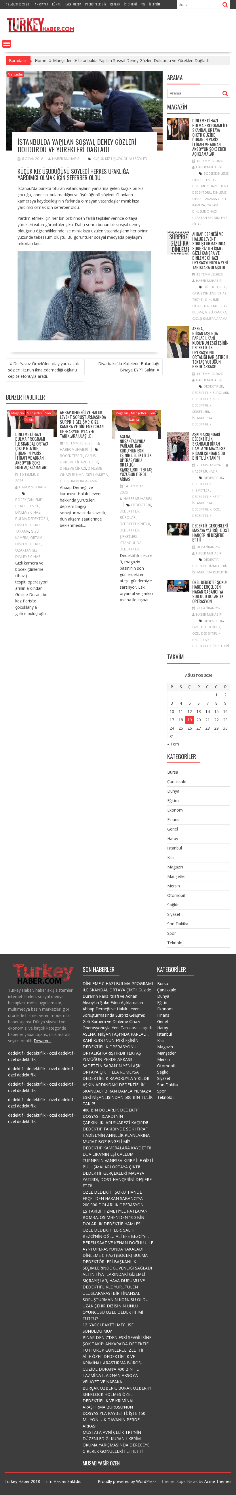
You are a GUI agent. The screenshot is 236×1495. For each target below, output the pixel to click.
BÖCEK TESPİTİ (71, 455)
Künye (56, 4)
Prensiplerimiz (95, 4)
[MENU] (6, 44)
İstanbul (174, 848)
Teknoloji (175, 942)
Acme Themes (217, 1481)
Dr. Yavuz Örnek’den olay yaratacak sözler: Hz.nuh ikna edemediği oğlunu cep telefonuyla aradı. (43, 370)
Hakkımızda (72, 4)
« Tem (173, 744)
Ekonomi (175, 810)
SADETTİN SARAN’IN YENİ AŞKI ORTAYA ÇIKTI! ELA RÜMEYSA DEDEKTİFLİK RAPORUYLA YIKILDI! (116, 1072)
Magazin (17, 413)
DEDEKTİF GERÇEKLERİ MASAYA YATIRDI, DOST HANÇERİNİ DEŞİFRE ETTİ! (210, 532)
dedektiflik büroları (210, 392)
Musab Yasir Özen (101, 1463)
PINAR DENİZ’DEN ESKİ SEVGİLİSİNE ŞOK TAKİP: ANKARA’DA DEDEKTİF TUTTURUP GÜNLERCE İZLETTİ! (117, 1344)
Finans (173, 819)
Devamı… (42, 1040)
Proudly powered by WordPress (127, 1481)
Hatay (172, 838)
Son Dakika (177, 923)
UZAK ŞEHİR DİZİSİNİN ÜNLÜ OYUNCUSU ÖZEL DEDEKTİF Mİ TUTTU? (113, 1312)
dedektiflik (141, 504)
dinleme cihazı (73, 468)
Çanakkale (176, 781)
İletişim (154, 4)
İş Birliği (130, 4)
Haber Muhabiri (66, 158)
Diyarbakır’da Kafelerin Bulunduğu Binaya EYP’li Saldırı (129, 367)
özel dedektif (61, 1053)
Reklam (115, 4)
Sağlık (172, 905)
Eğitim (173, 800)
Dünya (173, 791)
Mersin (173, 886)
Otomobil (176, 895)
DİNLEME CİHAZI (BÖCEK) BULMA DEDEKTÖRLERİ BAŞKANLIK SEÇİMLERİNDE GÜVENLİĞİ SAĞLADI (117, 1262)
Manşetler (15, 74)
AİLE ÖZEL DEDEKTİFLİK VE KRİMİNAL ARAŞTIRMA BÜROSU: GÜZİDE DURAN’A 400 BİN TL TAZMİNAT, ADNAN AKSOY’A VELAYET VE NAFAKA (113, 1369)
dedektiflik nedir (135, 523)
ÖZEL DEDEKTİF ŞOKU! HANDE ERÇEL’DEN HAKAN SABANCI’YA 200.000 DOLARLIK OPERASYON (209, 591)
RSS (143, 4)
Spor (171, 933)
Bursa (172, 772)
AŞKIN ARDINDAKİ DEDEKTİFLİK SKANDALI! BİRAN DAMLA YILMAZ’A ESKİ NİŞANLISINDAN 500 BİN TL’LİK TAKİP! (209, 446)
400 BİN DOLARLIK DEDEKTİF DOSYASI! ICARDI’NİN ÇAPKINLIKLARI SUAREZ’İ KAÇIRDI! (115, 1116)
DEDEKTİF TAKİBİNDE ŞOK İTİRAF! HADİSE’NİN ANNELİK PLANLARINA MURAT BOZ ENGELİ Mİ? (116, 1135)
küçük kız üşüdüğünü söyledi (120, 158)
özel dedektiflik (206, 627)
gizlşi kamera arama (78, 481)
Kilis (170, 857)
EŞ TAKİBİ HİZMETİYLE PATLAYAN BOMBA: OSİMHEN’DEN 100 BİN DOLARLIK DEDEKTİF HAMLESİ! (115, 1217)
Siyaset (173, 914)
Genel (172, 829)
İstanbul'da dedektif (210, 572)
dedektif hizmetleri (209, 566)
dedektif (211, 559)
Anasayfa (41, 4)
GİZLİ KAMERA (96, 474)
